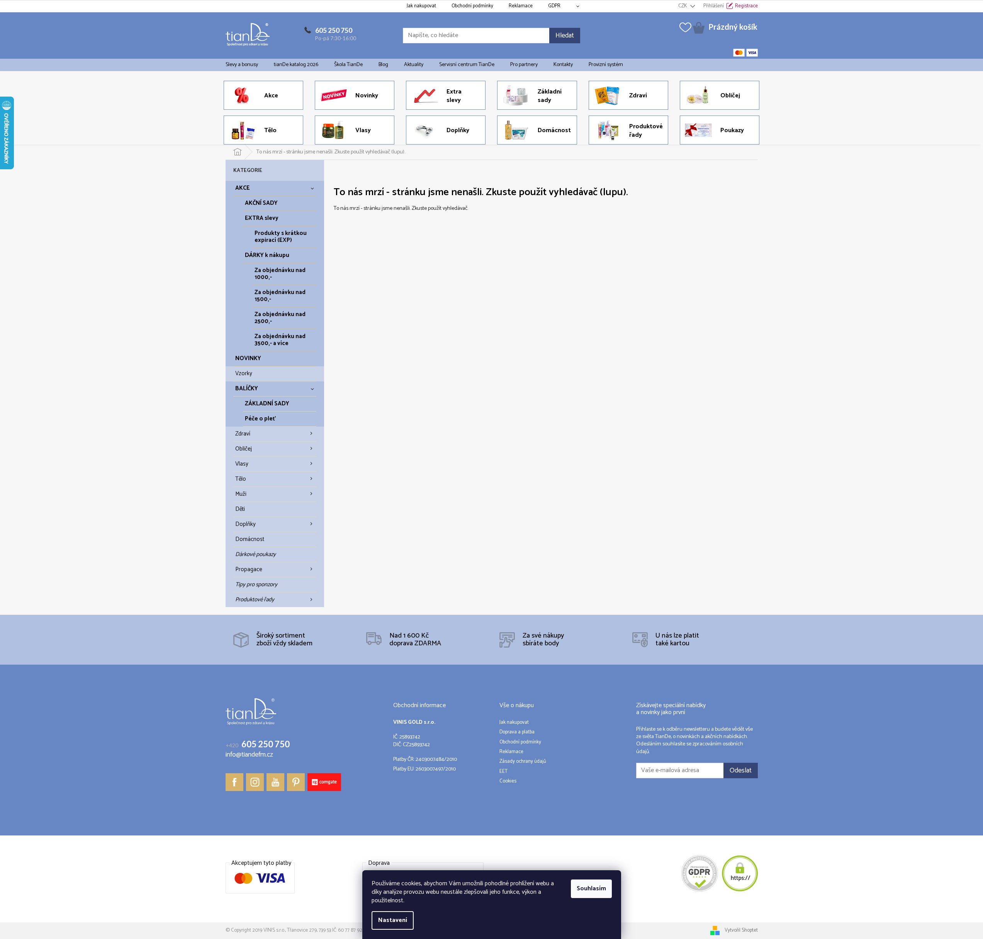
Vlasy (241, 464)
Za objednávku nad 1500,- (280, 295)
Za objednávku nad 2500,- (280, 318)
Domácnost (249, 539)
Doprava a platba (517, 732)
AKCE (242, 188)
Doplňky (245, 524)
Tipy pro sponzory (256, 584)
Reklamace (521, 6)
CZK (683, 6)
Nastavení (392, 920)
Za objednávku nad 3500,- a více (280, 340)
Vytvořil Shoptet (741, 930)
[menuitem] (242, 65)
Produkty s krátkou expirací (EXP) (281, 236)
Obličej (243, 449)
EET (503, 771)
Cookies (507, 781)
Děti (240, 509)
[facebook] (234, 782)
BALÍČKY (246, 388)
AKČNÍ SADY (261, 203)
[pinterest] (296, 782)
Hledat (564, 35)
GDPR (554, 6)
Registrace (746, 6)
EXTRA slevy (261, 218)
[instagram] (255, 782)
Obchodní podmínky (472, 6)
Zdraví (242, 434)
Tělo (240, 479)
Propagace (248, 569)
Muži (240, 494)
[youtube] (275, 782)
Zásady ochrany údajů (522, 761)
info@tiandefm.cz (249, 755)
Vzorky (243, 373)
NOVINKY (248, 358)
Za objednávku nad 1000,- (280, 273)
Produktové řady (254, 599)
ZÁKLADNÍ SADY (267, 403)
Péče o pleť (260, 419)
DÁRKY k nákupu (267, 255)
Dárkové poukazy (255, 554)
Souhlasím (591, 888)
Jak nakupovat (421, 6)
